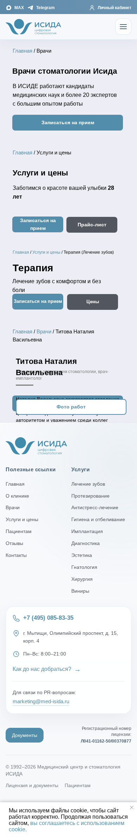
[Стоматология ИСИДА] (33, 26)
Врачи (44, 331)
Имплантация (87, 531)
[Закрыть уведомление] (131, 807)
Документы (24, 735)
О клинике (17, 496)
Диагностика (85, 543)
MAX (19, 7)
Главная (22, 51)
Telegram (45, 7)
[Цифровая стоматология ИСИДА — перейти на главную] (36, 445)
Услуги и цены (46, 252)
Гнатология (84, 567)
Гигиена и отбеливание (98, 519)
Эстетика (81, 555)
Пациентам (19, 531)
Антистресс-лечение (94, 507)
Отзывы (14, 543)
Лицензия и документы (32, 785)
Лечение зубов (88, 484)
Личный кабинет (114, 7)
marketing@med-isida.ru (41, 701)
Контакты (16, 555)
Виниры (80, 591)
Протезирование (90, 496)
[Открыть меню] (123, 27)
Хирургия (82, 579)
